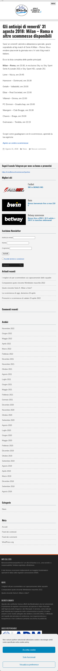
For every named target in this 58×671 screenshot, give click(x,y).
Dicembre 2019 (8, 451)
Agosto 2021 (7, 374)
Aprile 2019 (6, 471)
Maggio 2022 (7, 339)
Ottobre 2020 (7, 415)
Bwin (30, 200)
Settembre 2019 (8, 461)
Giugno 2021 (7, 384)
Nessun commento (38, 149)
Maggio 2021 (7, 390)
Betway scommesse (36, 215)
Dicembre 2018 (8, 481)
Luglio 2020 (6, 430)
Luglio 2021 (6, 379)
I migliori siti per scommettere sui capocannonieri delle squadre (26, 278)
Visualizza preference (29, 664)
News (25, 149)
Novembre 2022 (8, 328)
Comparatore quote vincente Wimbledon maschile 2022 (23, 283)
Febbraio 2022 (7, 354)
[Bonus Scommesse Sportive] (28, 15)
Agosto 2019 (7, 466)
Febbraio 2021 (7, 395)
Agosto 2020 (7, 425)
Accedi (4, 527)
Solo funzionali (29, 657)
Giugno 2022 (7, 333)
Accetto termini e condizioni (14, 259)
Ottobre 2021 (7, 369)
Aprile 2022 (6, 344)
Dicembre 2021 (8, 359)
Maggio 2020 (7, 440)
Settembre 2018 (8, 486)
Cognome (5, 248)
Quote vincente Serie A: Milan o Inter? (17, 288)
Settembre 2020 (8, 420)
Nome (4, 243)
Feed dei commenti (9, 537)
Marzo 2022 (6, 349)
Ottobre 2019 (7, 456)
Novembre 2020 (8, 410)
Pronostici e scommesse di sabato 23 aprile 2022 (21, 298)
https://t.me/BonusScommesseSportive (16, 172)
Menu (53, 3)
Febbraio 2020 (7, 446)
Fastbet (31, 184)
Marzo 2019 (6, 476)
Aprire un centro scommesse (15, 143)
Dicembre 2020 (8, 405)
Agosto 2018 (7, 491)
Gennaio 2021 (7, 400)
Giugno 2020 (7, 435)
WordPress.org (8, 542)
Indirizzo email (7, 238)
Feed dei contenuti (9, 532)
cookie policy (24, 642)
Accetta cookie (29, 650)
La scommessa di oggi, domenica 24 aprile (18, 293)
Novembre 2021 (8, 364)
